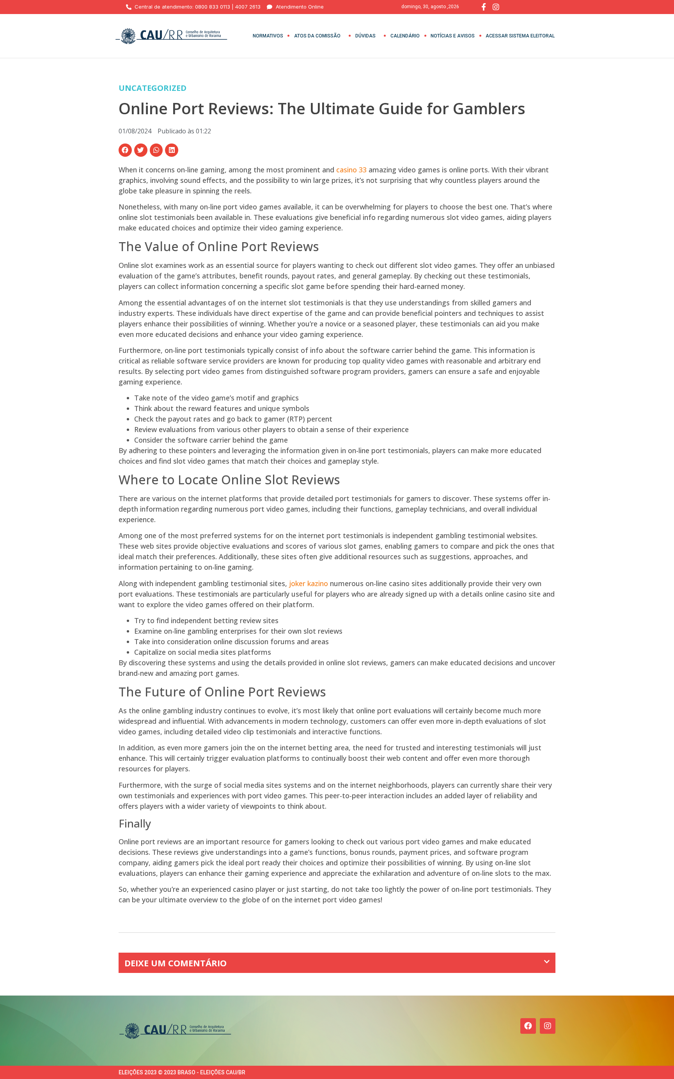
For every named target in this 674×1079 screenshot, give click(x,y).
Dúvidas (365, 36)
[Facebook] (528, 1026)
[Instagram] (547, 1026)
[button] (125, 150)
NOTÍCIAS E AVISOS (453, 36)
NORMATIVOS (268, 36)
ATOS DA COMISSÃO (317, 36)
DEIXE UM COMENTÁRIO (175, 963)
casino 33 (351, 169)
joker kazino (308, 583)
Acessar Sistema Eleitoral (520, 36)
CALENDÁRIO (405, 36)
